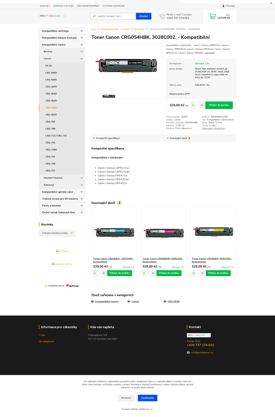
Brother (48, 51)
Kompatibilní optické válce (57, 192)
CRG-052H (51, 100)
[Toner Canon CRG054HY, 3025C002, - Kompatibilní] (213, 232)
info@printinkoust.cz (202, 352)
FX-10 (48, 65)
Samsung (49, 184)
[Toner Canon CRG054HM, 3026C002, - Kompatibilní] (163, 232)
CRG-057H (51, 114)
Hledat (143, 16)
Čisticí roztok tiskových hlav (58, 212)
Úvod (93, 29)
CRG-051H (51, 93)
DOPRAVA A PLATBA (63, 6)
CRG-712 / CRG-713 (56, 135)
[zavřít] (271, 3)
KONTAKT (45, 6)
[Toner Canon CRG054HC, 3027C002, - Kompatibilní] (114, 232)
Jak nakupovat (46, 341)
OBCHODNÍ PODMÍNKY (88, 6)
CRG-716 (50, 142)
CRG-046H (51, 79)
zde (151, 409)
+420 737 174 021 (178, 18)
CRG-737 (50, 170)
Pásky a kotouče (51, 205)
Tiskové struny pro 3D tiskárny (60, 198)
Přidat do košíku (219, 105)
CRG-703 (50, 121)
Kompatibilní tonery (54, 44)
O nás (42, 335)
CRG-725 (50, 156)
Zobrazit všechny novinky (55, 233)
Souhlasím (147, 398)
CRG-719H (51, 149)
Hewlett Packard (53, 177)
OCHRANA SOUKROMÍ (113, 6)
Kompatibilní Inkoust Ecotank (59, 37)
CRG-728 (50, 163)
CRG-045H (51, 72)
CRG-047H (51, 86)
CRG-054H (51, 107)
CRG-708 (50, 128)
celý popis (209, 52)
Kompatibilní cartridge (55, 31)
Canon (47, 58)
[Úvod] (63, 16)
